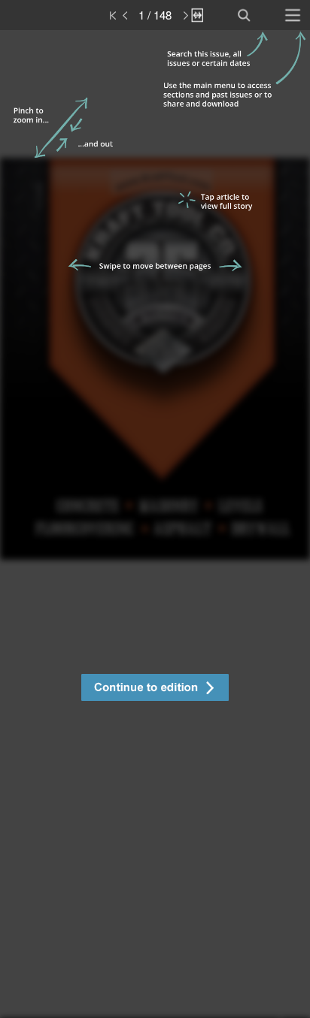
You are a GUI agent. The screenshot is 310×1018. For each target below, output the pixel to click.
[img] (155, 524)
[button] (155, 689)
